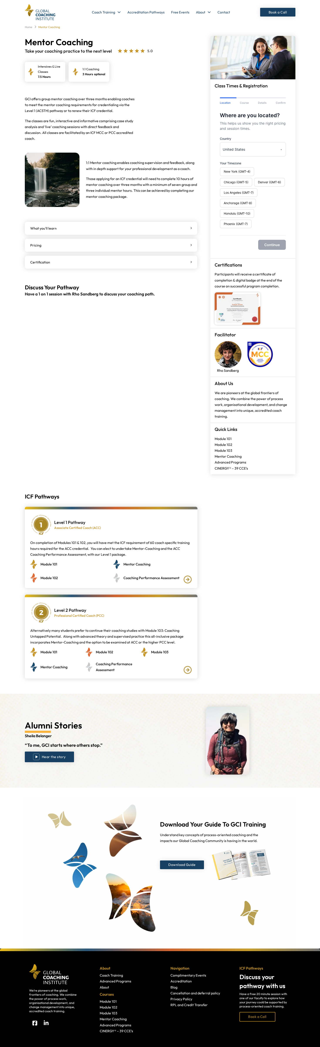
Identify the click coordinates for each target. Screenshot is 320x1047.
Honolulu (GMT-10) (237, 213)
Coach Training (103, 12)
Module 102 (223, 444)
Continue (272, 245)
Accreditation (181, 981)
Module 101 (223, 439)
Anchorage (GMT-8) (238, 203)
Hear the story (54, 757)
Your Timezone (230, 163)
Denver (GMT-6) (269, 182)
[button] (111, 228)
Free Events (180, 12)
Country (225, 138)
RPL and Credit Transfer (189, 1005)
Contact (223, 12)
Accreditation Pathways (146, 12)
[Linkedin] (46, 1023)
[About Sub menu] (209, 12)
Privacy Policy (181, 999)
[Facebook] (34, 1023)
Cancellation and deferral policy (195, 993)
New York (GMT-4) (237, 171)
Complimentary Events (188, 975)
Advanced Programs (230, 462)
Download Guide (181, 864)
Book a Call (278, 12)
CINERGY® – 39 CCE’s (231, 468)
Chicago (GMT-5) (236, 182)
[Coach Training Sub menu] (119, 12)
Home (28, 27)
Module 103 (223, 450)
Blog (173, 987)
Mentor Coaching (228, 456)
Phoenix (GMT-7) (236, 224)
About (200, 12)
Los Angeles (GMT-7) (239, 192)
